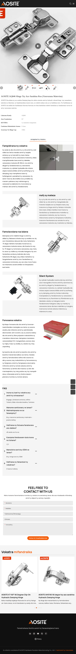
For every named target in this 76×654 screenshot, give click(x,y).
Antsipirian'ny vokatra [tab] (38, 139)
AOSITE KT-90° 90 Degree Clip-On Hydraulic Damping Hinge (15, 596)
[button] (34, 607)
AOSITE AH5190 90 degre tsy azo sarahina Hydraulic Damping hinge (56, 596)
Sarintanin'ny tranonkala (64, 650)
